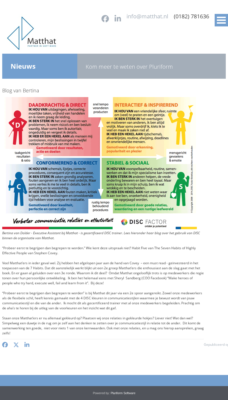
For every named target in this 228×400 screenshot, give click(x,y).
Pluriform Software (123, 393)
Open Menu (221, 20)
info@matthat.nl (147, 16)
